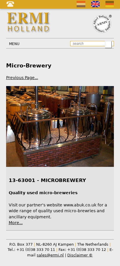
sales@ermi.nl (50, 255)
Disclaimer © (80, 255)
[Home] (29, 22)
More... (16, 222)
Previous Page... (22, 77)
